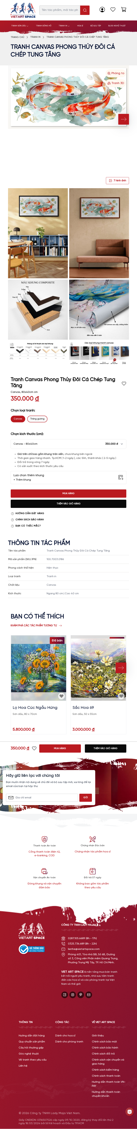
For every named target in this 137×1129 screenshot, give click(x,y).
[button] (68, 444)
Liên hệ (23, 1065)
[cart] (123, 9)
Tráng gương (37, 419)
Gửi (85, 797)
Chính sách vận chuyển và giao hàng (108, 1061)
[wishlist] (113, 9)
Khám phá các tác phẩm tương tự (34, 625)
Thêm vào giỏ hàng (69, 504)
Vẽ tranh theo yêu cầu (32, 1059)
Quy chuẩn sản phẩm (32, 1041)
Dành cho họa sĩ (65, 1035)
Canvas (18, 419)
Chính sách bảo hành (30, 519)
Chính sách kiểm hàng (105, 1069)
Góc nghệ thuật (29, 1053)
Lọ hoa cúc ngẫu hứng (35, 708)
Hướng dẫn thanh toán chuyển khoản (106, 1094)
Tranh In (35, 37)
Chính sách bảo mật (104, 1041)
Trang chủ (17, 37)
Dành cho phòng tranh (69, 1041)
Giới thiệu (98, 1035)
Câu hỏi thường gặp (31, 1047)
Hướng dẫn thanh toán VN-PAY (108, 1084)
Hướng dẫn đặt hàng (30, 513)
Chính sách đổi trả (103, 1053)
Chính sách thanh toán (106, 1075)
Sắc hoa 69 (83, 708)
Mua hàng (68, 493)
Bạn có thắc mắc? (28, 526)
